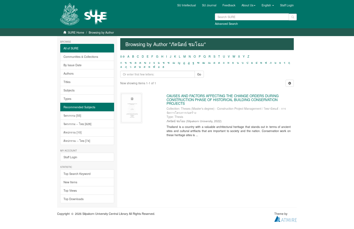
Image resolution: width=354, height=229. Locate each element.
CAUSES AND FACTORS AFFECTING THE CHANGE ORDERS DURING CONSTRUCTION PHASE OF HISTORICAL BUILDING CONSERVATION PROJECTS (223, 99)
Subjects (69, 90)
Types (67, 99)
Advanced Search (226, 24)
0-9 (122, 56)
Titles (67, 82)
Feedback (228, 5)
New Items (70, 182)
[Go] (293, 17)
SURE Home (76, 32)
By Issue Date (73, 65)
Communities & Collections (81, 57)
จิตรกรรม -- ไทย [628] (77, 124)
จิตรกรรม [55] (72, 115)
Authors (69, 73)
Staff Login (70, 157)
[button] (248, 5)
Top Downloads (74, 199)
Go (199, 74)
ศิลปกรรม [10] (73, 132)
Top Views (70, 190)
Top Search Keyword (77, 174)
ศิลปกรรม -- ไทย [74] (77, 141)
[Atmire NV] (285, 218)
